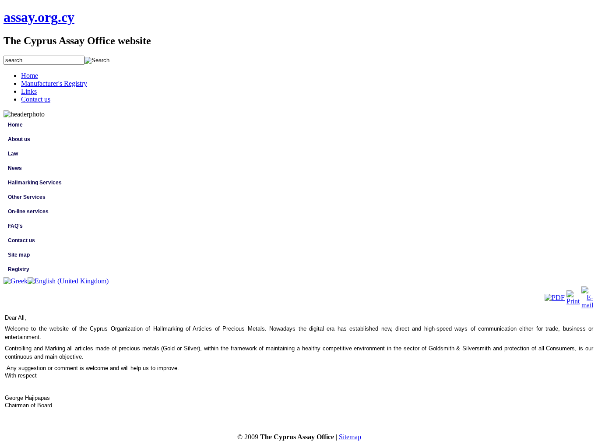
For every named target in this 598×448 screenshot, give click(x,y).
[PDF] (555, 297)
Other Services (27, 197)
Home (15, 125)
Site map (19, 255)
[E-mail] (587, 305)
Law (13, 154)
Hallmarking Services (35, 183)
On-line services (28, 211)
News (15, 168)
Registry (18, 269)
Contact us (21, 240)
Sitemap (350, 437)
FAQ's (15, 226)
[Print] (573, 301)
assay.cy (39, 17)
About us (19, 139)
